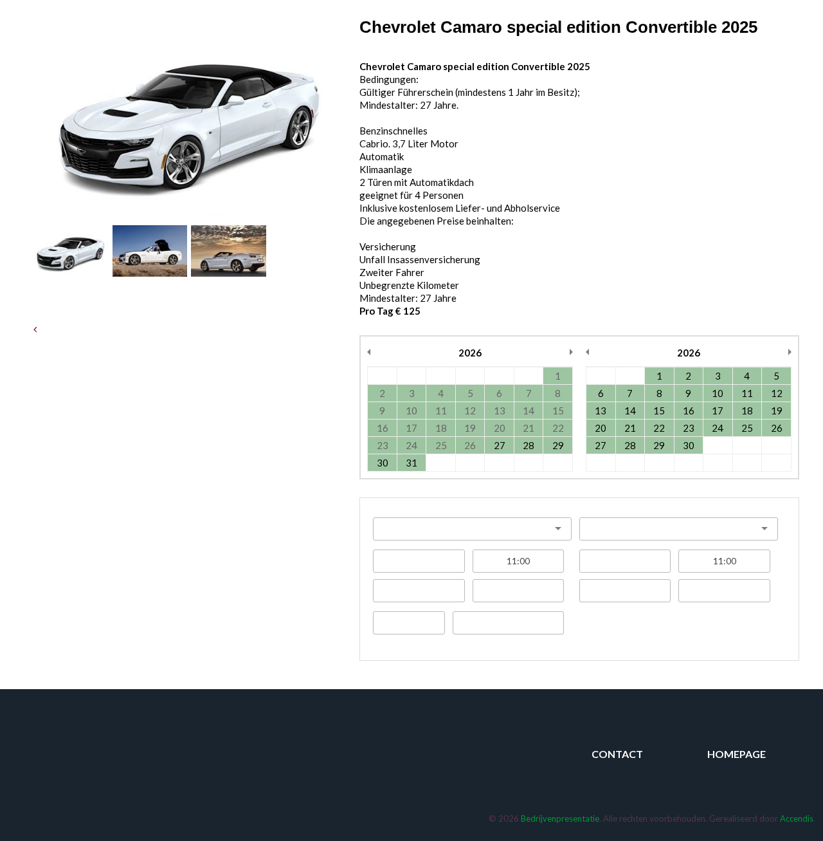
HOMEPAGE (736, 754)
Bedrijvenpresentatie (560, 818)
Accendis (796, 818)
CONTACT (617, 754)
